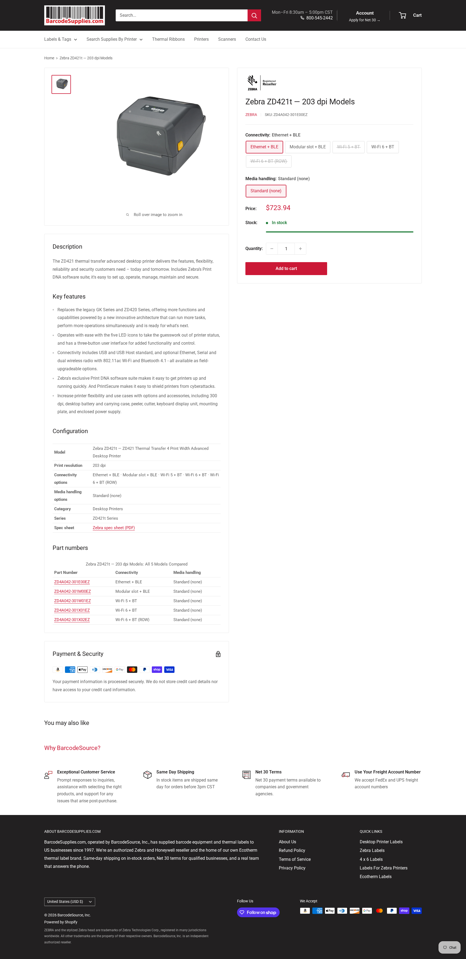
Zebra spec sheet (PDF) (114, 527)
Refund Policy (292, 850)
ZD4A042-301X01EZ (72, 610)
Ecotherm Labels (376, 876)
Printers (201, 39)
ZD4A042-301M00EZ (72, 591)
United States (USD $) (65, 901)
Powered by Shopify (60, 922)
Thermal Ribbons (168, 39)
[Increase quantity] (300, 248)
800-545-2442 (319, 17)
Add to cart (286, 268)
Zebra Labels (372, 850)
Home (49, 58)
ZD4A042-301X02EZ (72, 619)
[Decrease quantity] (271, 248)
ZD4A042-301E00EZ (72, 582)
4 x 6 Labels (371, 859)
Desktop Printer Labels (381, 841)
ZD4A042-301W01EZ (72, 600)
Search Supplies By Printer (112, 39)
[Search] (254, 15)
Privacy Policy (292, 868)
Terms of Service (295, 859)
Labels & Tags (57, 39)
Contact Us (255, 39)
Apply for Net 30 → (365, 20)
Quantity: (254, 248)
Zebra (251, 115)
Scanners (227, 39)
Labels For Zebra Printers (383, 868)
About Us (287, 841)
